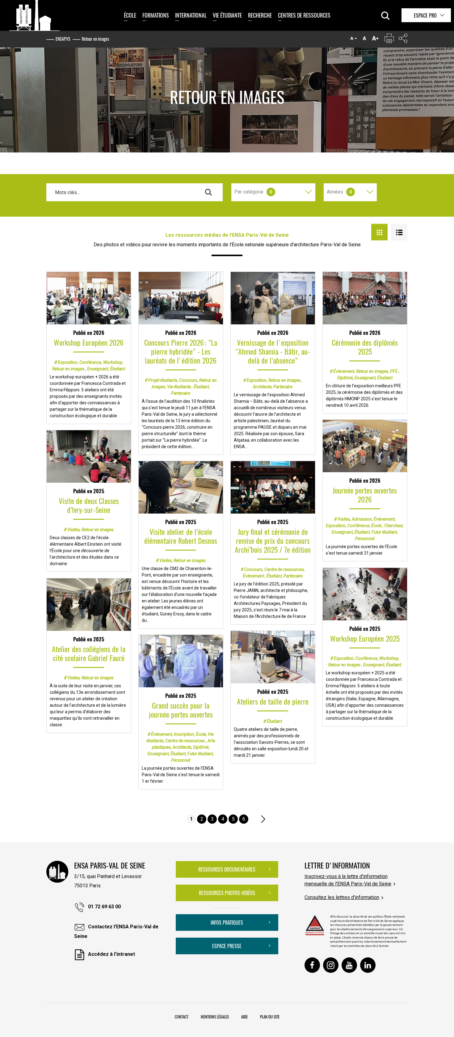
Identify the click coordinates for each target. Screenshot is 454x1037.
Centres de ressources (304, 15)
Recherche (260, 15)
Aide (244, 1017)
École (130, 15)
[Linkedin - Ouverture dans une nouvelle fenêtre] (368, 965)
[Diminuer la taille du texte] (353, 40)
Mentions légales (215, 1017)
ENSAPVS (63, 38)
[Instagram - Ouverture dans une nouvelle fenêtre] (330, 965)
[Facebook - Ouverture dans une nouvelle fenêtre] (312, 965)
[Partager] (403, 40)
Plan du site (270, 1017)
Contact (181, 1017)
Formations (155, 15)
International (191, 15)
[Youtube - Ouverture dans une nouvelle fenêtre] (349, 965)
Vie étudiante (227, 15)
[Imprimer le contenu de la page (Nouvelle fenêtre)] (389, 40)
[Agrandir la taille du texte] (375, 40)
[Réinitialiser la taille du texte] (364, 40)
